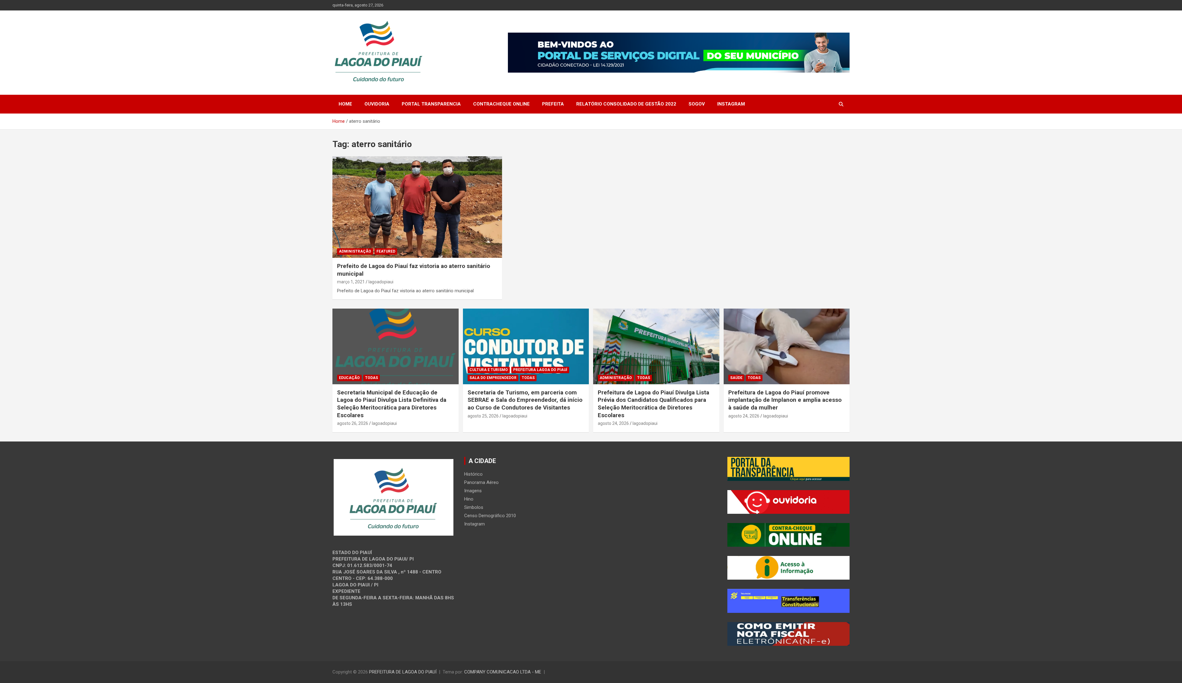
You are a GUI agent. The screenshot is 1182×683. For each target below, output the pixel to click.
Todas (371, 378)
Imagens (473, 490)
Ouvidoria (376, 104)
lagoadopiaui (380, 281)
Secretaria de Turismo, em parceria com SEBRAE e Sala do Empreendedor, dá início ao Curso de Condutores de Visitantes (525, 400)
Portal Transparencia (431, 104)
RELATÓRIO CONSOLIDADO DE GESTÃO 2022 (626, 104)
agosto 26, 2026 (352, 423)
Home (345, 104)
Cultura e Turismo (488, 370)
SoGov (697, 104)
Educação (349, 378)
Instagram (731, 104)
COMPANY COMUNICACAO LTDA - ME (502, 672)
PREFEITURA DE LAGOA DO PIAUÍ (402, 672)
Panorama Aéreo (481, 482)
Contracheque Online (501, 104)
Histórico (473, 474)
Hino (468, 499)
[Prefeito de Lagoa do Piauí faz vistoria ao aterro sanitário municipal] (417, 207)
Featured (385, 251)
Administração (355, 251)
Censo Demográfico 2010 (490, 515)
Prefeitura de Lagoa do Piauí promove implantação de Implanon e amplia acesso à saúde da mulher (785, 400)
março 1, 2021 (351, 281)
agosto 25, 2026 (483, 415)
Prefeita (553, 104)
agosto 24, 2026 (613, 423)
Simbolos (473, 507)
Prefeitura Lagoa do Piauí (540, 370)
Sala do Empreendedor (493, 378)
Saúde (736, 378)
